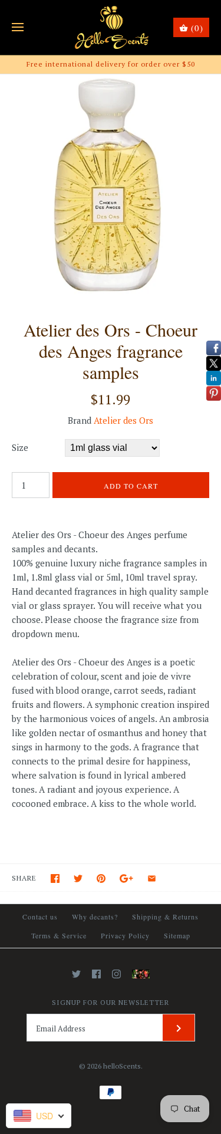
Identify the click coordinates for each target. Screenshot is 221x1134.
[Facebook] (96, 974)
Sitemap (177, 935)
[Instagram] (116, 974)
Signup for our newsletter (110, 1002)
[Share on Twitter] (78, 878)
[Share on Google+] (126, 878)
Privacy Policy (125, 935)
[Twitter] (76, 974)
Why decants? (95, 916)
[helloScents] (110, 27)
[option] (110, 184)
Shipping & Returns (165, 916)
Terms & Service (59, 935)
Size (20, 447)
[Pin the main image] (101, 878)
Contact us (40, 916)
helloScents (122, 1066)
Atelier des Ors (123, 420)
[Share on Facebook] (55, 878)
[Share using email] (151, 878)
